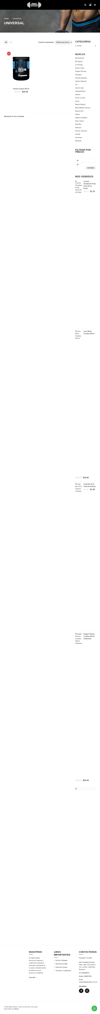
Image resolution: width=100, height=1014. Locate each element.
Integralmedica (80, 91)
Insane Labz (79, 88)
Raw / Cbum (79, 121)
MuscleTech (79, 111)
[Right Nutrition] (34, 5)
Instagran (87, 991)
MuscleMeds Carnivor (82, 108)
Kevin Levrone (80, 98)
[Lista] (11, 42)
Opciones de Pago (61, 964)
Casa (6, 18)
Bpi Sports (78, 61)
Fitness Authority (81, 78)
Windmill (78, 141)
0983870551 (88, 976)
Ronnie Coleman (81, 131)
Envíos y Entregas (61, 960)
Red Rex (78, 124)
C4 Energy (79, 65)
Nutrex (77, 114)
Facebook (81, 991)
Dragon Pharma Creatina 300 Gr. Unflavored (89, 636)
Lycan (77, 101)
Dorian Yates (79, 68)
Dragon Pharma (80, 71)
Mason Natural (80, 104)
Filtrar (90, 168)
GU (76, 84)
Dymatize (78, 74)
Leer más (33, 977)
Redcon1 (78, 127)
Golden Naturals (81, 81)
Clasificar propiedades (46, 42)
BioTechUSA (79, 58)
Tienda (79, 46)
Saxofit (77, 134)
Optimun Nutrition (81, 117)
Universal (78, 137)
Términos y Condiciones (63, 970)
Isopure (77, 94)
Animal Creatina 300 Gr (21, 89)
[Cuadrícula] (6, 42)
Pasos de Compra (61, 967)
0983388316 (85, 973)
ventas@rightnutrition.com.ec (88, 982)
